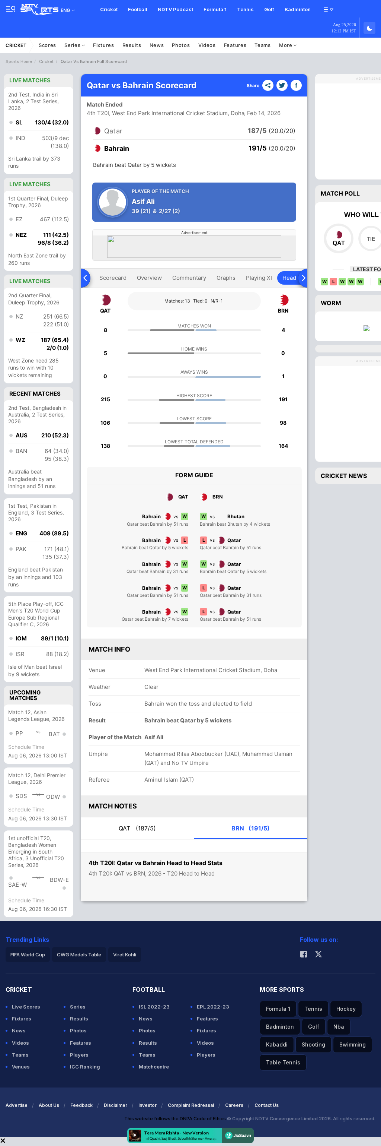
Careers (234, 1105)
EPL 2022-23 (213, 1007)
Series (73, 45)
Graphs (226, 277)
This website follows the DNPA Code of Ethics (175, 1118)
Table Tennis (283, 1062)
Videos (207, 45)
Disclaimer (115, 1105)
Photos (181, 45)
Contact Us (266, 1105)
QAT (137, 828)
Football (137, 9)
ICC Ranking (85, 1067)
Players (79, 1055)
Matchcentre (154, 1067)
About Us (49, 1105)
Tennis (245, 9)
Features (235, 45)
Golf (269, 9)
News (157, 45)
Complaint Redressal (191, 1105)
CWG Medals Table (79, 954)
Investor (147, 1105)
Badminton (298, 9)
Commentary (189, 277)
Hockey (346, 1009)
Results (131, 45)
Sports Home (19, 61)
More (286, 45)
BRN (250, 828)
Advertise (17, 1105)
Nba (338, 1026)
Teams (262, 45)
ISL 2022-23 (154, 1007)
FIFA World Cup (27, 954)
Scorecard (113, 277)
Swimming (352, 1044)
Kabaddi (277, 1044)
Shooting (313, 1044)
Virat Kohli (124, 954)
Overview (149, 277)
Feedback (81, 1105)
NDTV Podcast (175, 9)
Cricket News (344, 475)
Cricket (109, 9)
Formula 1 (215, 9)
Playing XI (259, 277)
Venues (21, 1067)
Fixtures (103, 45)
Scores (47, 45)
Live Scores (26, 1007)
